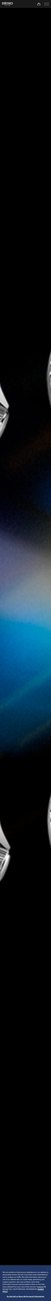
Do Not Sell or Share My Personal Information (25, 1296)
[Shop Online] (38, 4)
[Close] (48, 1268)
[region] (25, 1283)
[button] (46, 4)
